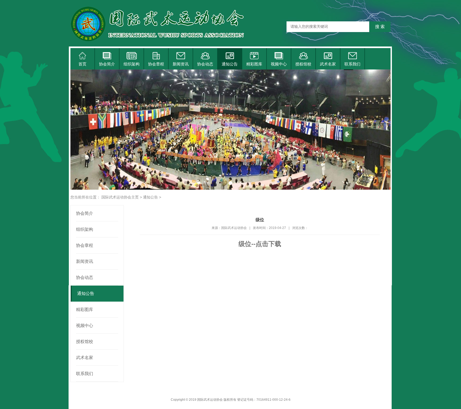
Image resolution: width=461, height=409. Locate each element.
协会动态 (205, 64)
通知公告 (230, 64)
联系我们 (352, 64)
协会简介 (107, 64)
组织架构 (132, 64)
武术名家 (328, 64)
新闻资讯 (181, 64)
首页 (82, 64)
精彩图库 (254, 64)
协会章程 (156, 64)
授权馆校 (303, 64)
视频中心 (279, 64)
